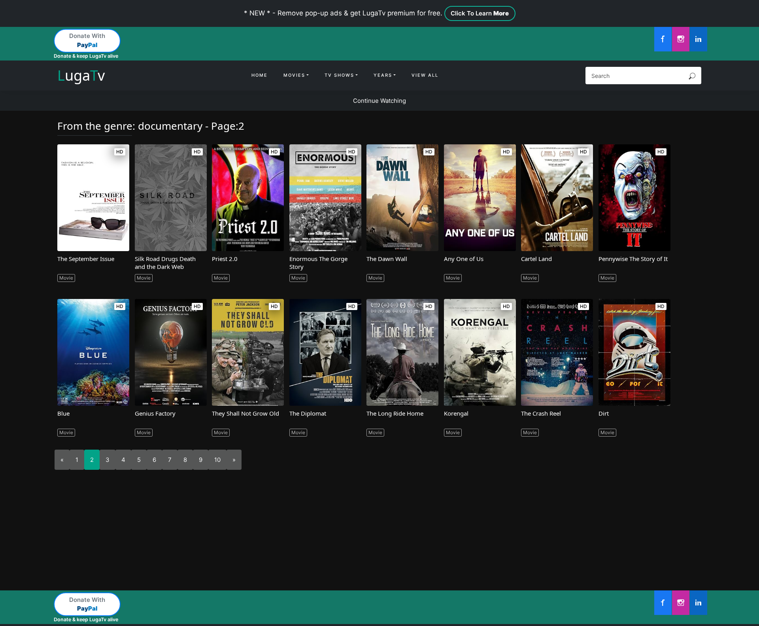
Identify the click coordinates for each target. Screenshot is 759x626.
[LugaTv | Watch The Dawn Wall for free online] (402, 197)
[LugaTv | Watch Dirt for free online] (634, 352)
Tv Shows (339, 75)
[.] (663, 39)
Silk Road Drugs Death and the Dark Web (165, 262)
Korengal (456, 413)
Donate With (87, 40)
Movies (294, 75)
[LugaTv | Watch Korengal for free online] (480, 352)
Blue (63, 413)
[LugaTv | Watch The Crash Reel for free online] (557, 352)
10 (217, 459)
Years (383, 75)
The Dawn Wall (386, 259)
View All (425, 75)
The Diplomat (307, 413)
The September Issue (85, 259)
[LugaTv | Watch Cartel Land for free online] (557, 197)
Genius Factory (155, 413)
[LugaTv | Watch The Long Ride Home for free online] (402, 352)
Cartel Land (536, 259)
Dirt (604, 413)
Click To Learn (480, 13)
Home (259, 75)
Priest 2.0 (225, 259)
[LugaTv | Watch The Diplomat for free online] (325, 352)
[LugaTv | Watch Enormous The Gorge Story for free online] (325, 197)
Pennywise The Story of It (633, 259)
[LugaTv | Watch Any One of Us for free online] (480, 197)
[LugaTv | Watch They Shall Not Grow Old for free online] (248, 352)
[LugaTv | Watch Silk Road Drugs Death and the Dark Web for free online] (171, 197)
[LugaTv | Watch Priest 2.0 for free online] (248, 197)
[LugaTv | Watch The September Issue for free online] (93, 197)
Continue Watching (379, 100)
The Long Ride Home (394, 413)
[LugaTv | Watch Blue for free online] (93, 352)
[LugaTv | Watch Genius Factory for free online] (171, 352)
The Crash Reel (541, 413)
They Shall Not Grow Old (245, 413)
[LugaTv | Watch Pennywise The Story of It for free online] (634, 197)
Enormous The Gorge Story (318, 262)
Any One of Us (463, 259)
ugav (81, 75)
